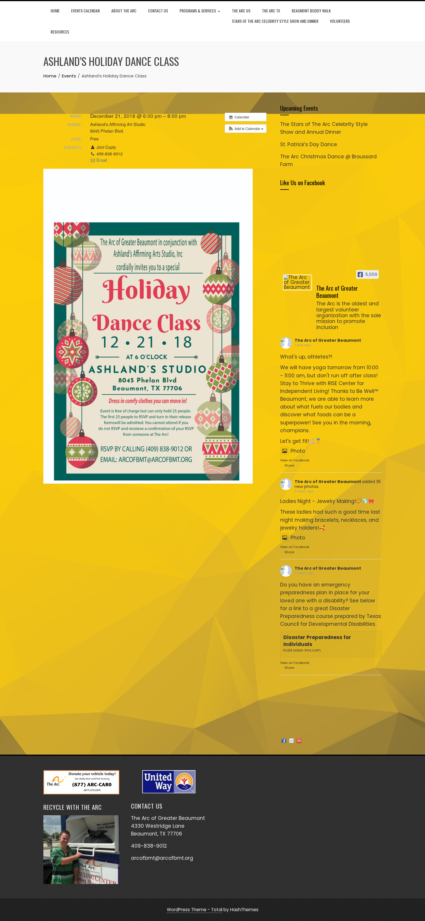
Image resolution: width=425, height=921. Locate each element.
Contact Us (158, 11)
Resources (60, 32)
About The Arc (123, 11)
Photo (298, 450)
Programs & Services (198, 11)
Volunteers (340, 21)
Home (55, 11)
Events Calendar (85, 11)
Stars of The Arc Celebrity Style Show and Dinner (275, 21)
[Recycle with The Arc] (81, 849)
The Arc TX (271, 11)
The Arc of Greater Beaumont (328, 340)
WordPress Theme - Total (194, 910)
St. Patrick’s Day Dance (308, 144)
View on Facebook (294, 460)
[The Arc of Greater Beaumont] (297, 282)
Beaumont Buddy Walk (311, 11)
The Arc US (241, 11)
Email (101, 160)
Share (289, 465)
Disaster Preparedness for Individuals (317, 641)
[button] (245, 129)
